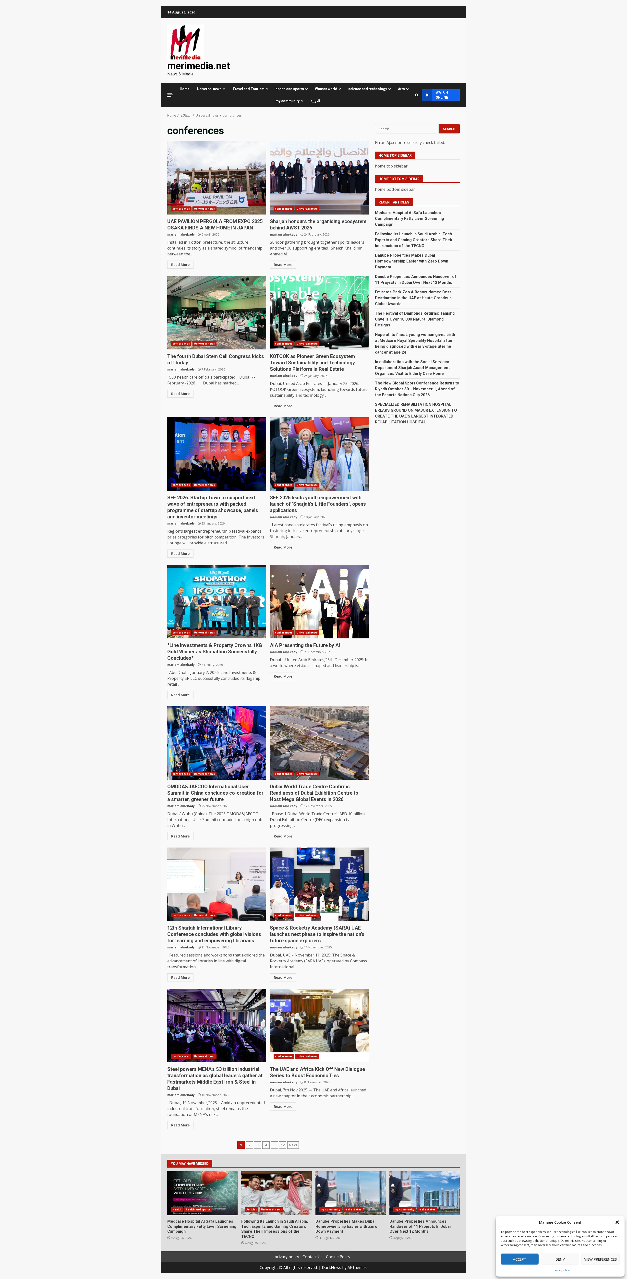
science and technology (367, 89)
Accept (519, 1259)
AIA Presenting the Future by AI (319, 601)
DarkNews (331, 1267)
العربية (315, 101)
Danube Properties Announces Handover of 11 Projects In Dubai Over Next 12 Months (424, 1193)
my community (288, 101)
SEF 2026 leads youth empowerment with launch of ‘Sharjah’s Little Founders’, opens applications (319, 454)
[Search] (416, 95)
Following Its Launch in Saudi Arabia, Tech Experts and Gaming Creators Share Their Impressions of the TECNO (414, 240)
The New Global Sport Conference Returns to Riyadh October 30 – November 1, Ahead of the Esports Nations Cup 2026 (417, 389)
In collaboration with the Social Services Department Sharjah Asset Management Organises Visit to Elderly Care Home (412, 367)
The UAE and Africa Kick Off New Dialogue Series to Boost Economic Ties (319, 1025)
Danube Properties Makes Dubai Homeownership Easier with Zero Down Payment (411, 261)
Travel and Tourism (248, 89)
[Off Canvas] (170, 95)
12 (283, 1145)
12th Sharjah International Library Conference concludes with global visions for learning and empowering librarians (216, 884)
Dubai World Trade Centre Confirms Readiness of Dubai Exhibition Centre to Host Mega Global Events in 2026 (319, 743)
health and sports (290, 89)
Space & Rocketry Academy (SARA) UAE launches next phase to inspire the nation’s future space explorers (319, 884)
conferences (181, 208)
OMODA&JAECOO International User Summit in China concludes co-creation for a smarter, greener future (216, 743)
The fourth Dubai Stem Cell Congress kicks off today (216, 312)
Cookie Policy (338, 1256)
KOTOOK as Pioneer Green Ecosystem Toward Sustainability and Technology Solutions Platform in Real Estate (319, 312)
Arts (401, 89)
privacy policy (560, 1270)
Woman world (326, 89)
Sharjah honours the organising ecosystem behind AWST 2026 (319, 178)
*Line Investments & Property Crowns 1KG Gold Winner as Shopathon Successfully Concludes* (216, 601)
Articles (251, 1209)
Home (185, 89)
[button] (617, 1222)
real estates (353, 1209)
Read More (180, 264)
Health (177, 1209)
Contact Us (312, 1256)
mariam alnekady (181, 234)
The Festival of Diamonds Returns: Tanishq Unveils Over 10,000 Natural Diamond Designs (415, 319)
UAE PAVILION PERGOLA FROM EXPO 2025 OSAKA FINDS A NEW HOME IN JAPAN (216, 178)
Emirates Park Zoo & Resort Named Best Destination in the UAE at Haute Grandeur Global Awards (413, 298)
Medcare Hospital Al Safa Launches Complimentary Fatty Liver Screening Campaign (409, 218)
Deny (560, 1259)
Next (293, 1145)
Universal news (209, 89)
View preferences (600, 1259)
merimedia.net (198, 66)
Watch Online (442, 94)
